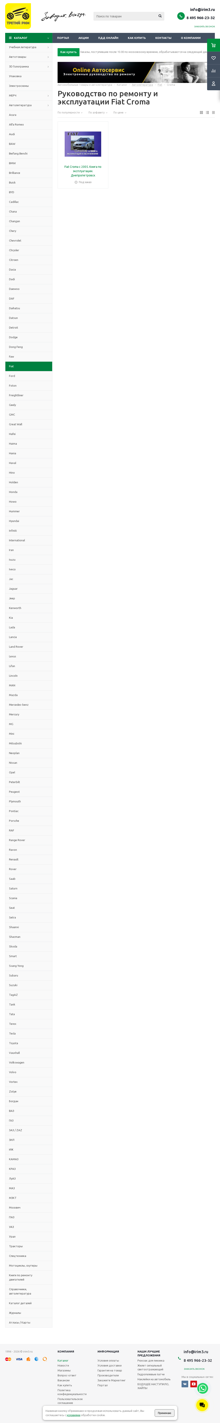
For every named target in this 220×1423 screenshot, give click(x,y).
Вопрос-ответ (67, 1375)
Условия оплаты (108, 1360)
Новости (63, 1365)
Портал (63, 37)
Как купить (137, 37)
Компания (66, 1351)
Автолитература (20, 105)
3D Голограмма (19, 66)
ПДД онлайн (108, 37)
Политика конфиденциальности (72, 1392)
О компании (191, 37)
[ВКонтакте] (185, 1384)
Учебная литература (22, 47)
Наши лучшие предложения (149, 1353)
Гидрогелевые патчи (151, 1374)
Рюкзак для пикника (151, 1360)
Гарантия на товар (110, 1370)
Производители (108, 1375)
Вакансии (64, 1380)
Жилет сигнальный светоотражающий (150, 1367)
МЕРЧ (12, 95)
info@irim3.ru (202, 9)
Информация (108, 1351)
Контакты (163, 37)
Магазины (64, 1370)
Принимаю (164, 1413)
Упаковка (15, 76)
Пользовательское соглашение (70, 1400)
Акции (83, 37)
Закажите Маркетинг (111, 1380)
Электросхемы (19, 85)
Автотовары (17, 56)
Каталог (21, 37)
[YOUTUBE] (193, 1384)
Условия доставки (110, 1365)
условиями (73, 1415)
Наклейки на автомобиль (154, 1379)
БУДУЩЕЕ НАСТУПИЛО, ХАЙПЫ (153, 1386)
